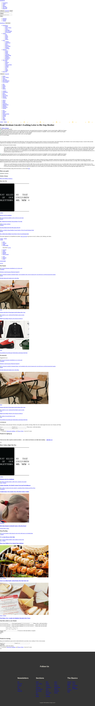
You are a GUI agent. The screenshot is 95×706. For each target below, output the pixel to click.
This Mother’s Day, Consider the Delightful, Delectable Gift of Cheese (15, 618)
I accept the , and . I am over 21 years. (17, 431)
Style (4, 5)
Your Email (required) (16, 623)
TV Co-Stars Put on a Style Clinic (7, 537)
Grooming (7, 48)
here (29, 168)
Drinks (6, 26)
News (6, 43)
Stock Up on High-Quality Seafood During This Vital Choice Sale (14, 580)
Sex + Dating (2, 540)
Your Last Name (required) (17, 626)
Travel (6, 28)
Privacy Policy (21, 431)
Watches (7, 47)
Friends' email (3, 630)
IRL (18, 687)
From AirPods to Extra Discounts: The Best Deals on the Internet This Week (13, 352)
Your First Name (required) (17, 624)
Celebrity (7, 41)
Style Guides (7, 46)
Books (6, 35)
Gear (1, 350)
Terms (68, 691)
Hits (18, 681)
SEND (2, 631)
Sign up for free (24, 236)
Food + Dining (8, 27)
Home (6, 63)
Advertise (69, 689)
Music (6, 38)
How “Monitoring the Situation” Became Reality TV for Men (11, 221)
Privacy (73, 681)
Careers (73, 683)
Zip (13, 428)
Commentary (7, 42)
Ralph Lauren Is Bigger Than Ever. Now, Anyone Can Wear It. (11, 318)
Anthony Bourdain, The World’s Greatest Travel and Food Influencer (15, 485)
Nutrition (7, 56)
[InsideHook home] (47, 657)
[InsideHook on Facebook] (51, 663)
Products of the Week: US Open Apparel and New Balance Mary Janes (12, 312)
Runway (7, 45)
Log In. (9, 247)
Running (7, 58)
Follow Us (2, 10)
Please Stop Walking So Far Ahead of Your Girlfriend (11, 543)
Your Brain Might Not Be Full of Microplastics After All (10, 227)
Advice (6, 50)
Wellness (4, 6)
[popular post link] (11, 268)
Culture (4, 3)
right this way (49, 439)
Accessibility (75, 685)
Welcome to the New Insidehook (6, 215)
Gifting (6, 70)
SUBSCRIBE (5, 245)
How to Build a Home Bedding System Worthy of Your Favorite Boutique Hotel (14, 233)
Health (6, 53)
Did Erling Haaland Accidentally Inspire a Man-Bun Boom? (13, 525)
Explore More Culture (4, 528)
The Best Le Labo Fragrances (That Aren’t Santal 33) (9, 271)
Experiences (5, 2)
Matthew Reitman (5, 128)
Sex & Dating (8, 32)
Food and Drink (8, 64)
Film (6, 34)
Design (6, 36)
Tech (6, 68)
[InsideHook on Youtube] (57, 663)
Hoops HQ (5, 8)
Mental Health (8, 55)
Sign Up (2, 429)
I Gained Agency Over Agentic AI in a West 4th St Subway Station (14, 491)
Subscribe (7, 10)
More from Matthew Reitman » (6, 178)
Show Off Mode (8, 31)
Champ (19, 689)
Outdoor (7, 65)
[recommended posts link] (14, 475)
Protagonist (20, 690)
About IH (69, 681)
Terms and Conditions (10, 431)
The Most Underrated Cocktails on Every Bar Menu (9, 278)
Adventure (7, 30)
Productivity (7, 57)
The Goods (5, 7)
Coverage (19, 685)
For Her (6, 67)
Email (13, 427)
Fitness (6, 52)
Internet (6, 39)
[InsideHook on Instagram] (54, 663)
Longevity (7, 54)
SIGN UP (2, 644)
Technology (2, 489)
